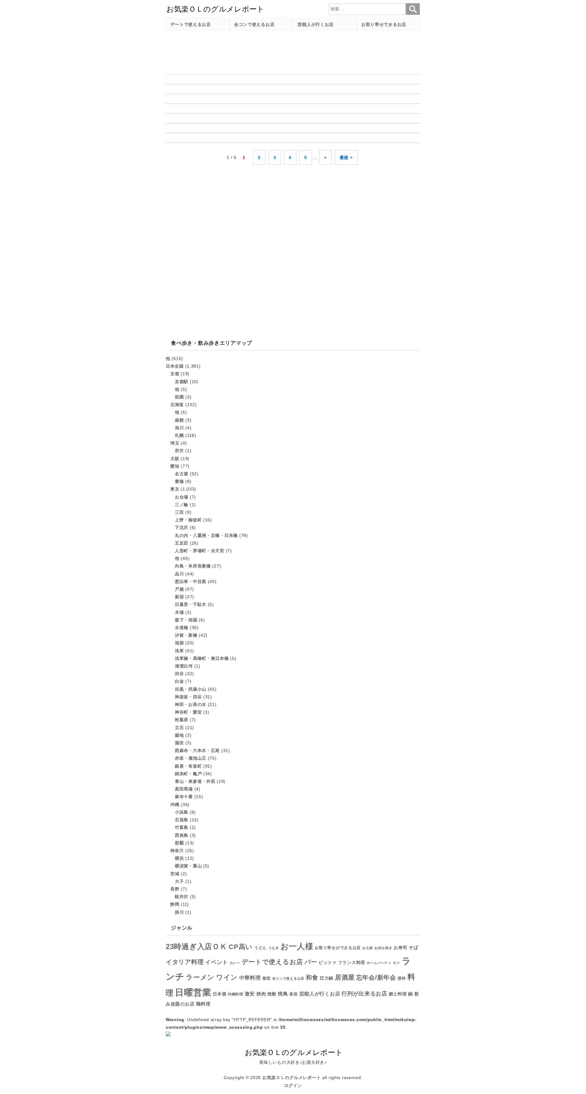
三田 (179, 512)
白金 (179, 681)
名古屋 (181, 473)
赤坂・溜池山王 (190, 758)
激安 (250, 993)
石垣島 (181, 819)
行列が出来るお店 (364, 994)
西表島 (181, 835)
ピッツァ (328, 962)
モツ (396, 963)
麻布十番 (184, 796)
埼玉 (174, 443)
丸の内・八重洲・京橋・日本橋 (206, 535)
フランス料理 (351, 962)
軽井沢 (181, 896)
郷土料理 (398, 994)
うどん (260, 948)
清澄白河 (184, 666)
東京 (174, 489)
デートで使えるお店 (190, 24)
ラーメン (200, 977)
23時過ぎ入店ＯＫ (196, 947)
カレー (235, 963)
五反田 (181, 543)
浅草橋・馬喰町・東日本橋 (202, 658)
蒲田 (179, 742)
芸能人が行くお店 (316, 24)
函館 (179, 420)
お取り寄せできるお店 (383, 24)
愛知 (174, 466)
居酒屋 (345, 977)
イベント (216, 962)
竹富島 (181, 827)
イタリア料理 (185, 962)
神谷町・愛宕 (188, 712)
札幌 (179, 435)
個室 (266, 978)
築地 (179, 735)
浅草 (179, 650)
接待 (402, 978)
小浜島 (181, 812)
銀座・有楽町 (188, 766)
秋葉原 (181, 719)
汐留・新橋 (186, 635)
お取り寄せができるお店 (338, 947)
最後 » (346, 157)
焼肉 (261, 993)
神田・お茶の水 (190, 704)
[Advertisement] (277, 48)
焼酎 (271, 993)
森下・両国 (186, 619)
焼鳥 (283, 993)
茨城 (174, 873)
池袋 (179, 642)
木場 (179, 612)
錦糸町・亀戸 (188, 773)
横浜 (179, 858)
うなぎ (273, 948)
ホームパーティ (379, 963)
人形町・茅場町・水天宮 (199, 550)
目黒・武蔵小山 (190, 689)
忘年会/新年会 (376, 977)
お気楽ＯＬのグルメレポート (291, 1077)
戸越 (179, 589)
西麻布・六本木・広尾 (197, 750)
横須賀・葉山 (188, 865)
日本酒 (219, 993)
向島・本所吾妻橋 (193, 565)
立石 (179, 727)
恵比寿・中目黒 (190, 581)
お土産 (367, 948)
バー (311, 962)
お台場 (181, 497)
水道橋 (181, 627)
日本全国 (175, 366)
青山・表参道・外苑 (195, 781)
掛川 (179, 912)
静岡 (174, 904)
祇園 (179, 396)
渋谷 (179, 673)
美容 (293, 994)
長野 (174, 889)
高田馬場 (184, 788)
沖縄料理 (235, 994)
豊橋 (179, 481)
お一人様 (296, 946)
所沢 (179, 450)
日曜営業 (193, 992)
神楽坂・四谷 (188, 696)
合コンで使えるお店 (254, 24)
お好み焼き (383, 948)
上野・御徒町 (188, 519)
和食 (312, 977)
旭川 (179, 427)
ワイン (227, 977)
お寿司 (400, 947)
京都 (174, 373)
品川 (179, 573)
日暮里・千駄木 (190, 604)
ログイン (293, 1085)
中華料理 (250, 978)
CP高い (241, 947)
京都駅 (181, 381)
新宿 (179, 596)
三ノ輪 (181, 504)
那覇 (179, 842)
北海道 (177, 404)
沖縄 (174, 804)
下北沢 (181, 527)
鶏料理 (203, 1003)
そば (413, 947)
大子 (179, 881)
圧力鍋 (326, 978)
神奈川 (177, 850)
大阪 (174, 458)
